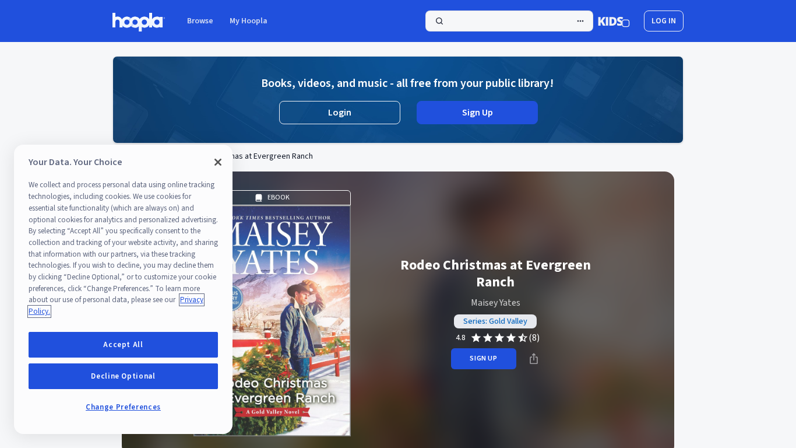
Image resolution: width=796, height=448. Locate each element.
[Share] (534, 359)
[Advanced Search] (580, 21)
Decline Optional (123, 376)
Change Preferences (123, 407)
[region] (123, 289)
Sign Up (477, 112)
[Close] (218, 162)
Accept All (123, 345)
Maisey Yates (495, 302)
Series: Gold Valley (495, 321)
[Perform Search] (509, 21)
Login (339, 112)
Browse (200, 21)
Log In (663, 21)
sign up (483, 358)
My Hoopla (248, 21)
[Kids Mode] (614, 21)
